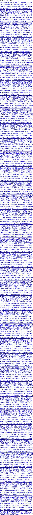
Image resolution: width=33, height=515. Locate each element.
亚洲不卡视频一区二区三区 (20, 130)
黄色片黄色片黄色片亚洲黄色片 (19, 224)
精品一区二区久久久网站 (17, 189)
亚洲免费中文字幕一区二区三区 (7, 254)
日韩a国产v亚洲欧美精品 (24, 67)
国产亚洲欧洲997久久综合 (26, 64)
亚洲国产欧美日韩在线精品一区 (4, 29)
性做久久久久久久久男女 (11, 26)
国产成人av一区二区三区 (7, 113)
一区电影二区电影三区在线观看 (15, 209)
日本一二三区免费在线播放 (25, 185)
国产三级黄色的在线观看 (26, 57)
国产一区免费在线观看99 (26, 43)
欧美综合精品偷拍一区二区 (12, 25)
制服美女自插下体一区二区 (28, 159)
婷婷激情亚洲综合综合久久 (20, 211)
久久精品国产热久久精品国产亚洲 (11, 198)
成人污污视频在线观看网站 (7, 73)
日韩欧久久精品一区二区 (16, 140)
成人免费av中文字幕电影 (8, 38)
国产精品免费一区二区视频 (28, 165)
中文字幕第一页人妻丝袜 (17, 206)
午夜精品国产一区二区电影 (15, 232)
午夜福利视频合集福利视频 (9, 126)
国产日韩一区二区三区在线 (27, 7)
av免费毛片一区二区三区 (8, 159)
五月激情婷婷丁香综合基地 (4, 173)
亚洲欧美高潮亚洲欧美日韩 (6, 228)
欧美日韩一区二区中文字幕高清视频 (26, 110)
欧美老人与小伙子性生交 (11, 204)
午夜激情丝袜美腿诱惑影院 (7, 272)
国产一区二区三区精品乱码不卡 (18, 110)
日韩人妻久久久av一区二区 (4, 197)
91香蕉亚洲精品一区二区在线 (11, 29)
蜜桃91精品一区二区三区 (24, 142)
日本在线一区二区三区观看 (26, 58)
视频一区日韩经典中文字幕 (25, 109)
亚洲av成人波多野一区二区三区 (3, 44)
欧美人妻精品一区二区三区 (8, 47)
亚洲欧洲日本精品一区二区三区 (20, 184)
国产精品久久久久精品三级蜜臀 (27, 199)
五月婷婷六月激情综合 (5, 26)
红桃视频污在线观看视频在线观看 (20, 93)
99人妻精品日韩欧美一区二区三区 (11, 44)
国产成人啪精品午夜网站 (20, 56)
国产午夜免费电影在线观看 (22, 101)
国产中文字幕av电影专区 (19, 156)
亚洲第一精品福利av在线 (29, 27)
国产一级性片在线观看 (20, 42)
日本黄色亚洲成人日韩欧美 (25, 187)
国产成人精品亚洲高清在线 (19, 75)
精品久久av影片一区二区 (17, 138)
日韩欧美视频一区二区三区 (18, 142)
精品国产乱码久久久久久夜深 (28, 52)
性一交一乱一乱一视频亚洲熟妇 (12, 169)
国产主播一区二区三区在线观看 (21, 166)
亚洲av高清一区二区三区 (14, 208)
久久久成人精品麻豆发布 (29, 71)
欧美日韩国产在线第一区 (9, 56)
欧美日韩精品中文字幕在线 (13, 221)
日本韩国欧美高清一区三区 (11, 189)
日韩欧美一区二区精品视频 (26, 221)
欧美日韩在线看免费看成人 (10, 143)
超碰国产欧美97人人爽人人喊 (20, 135)
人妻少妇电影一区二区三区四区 (22, 209)
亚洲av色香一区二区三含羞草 (7, 39)
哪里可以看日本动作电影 (8, 112)
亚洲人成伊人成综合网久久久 (27, 272)
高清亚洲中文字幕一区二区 (25, 6)
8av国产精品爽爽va (7, 142)
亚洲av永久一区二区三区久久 (16, 111)
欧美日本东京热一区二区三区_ (18, 173)
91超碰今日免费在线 (15, 133)
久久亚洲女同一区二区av (15, 10)
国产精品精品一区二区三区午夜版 (14, 210)
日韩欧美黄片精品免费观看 (18, 105)
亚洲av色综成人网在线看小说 (13, 259)
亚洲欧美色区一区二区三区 (12, 265)
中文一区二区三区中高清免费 (10, 225)
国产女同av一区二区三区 (7, 180)
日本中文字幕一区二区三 (17, 2)
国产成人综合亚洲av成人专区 (16, 120)
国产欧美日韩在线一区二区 (4, 239)
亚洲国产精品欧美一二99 (5, 69)
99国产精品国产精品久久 (23, 138)
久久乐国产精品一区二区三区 (27, 36)
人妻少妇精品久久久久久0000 (28, 10)
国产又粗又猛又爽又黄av (13, 90)
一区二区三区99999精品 (27, 96)
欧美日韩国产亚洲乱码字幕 (18, 198)
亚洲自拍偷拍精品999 (10, 111)
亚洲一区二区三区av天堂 (15, 52)
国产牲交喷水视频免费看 (8, 211)
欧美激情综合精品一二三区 (19, 154)
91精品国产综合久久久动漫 (14, 135)
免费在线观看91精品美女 (12, 88)
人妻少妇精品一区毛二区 (16, 139)
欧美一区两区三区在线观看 (11, 151)
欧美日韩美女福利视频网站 (22, 120)
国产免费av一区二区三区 (5, 189)
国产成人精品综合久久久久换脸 (24, 85)
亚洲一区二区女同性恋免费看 (12, 114)
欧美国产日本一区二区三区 (16, 165)
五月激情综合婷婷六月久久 (25, 227)
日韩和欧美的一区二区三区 (16, 153)
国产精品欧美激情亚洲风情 (27, 47)
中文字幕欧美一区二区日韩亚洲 (24, 191)
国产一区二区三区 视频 (17, 151)
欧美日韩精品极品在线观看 (27, 95)
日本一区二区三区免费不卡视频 (15, 37)
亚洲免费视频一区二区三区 (7, 97)
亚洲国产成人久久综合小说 (20, 49)
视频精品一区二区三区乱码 (20, 34)
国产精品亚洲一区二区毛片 (22, 161)
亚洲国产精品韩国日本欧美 (10, 144)
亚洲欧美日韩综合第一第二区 (15, 84)
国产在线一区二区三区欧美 (27, 80)
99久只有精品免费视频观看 (19, 180)
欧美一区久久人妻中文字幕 (14, 58)
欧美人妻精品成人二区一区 (16, 197)
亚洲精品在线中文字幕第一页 (17, 123)
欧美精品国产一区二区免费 (22, 4)
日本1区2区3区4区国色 (24, 173)
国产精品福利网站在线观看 (14, 270)
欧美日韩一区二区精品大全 (28, 148)
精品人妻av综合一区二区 (5, 151)
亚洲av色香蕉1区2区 (14, 212)
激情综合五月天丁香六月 (14, 43)
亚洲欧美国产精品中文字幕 (19, 264)
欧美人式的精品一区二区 (20, 259)
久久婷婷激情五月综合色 (14, 230)
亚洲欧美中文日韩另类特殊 (5, 86)
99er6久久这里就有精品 (21, 51)
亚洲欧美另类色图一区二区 (6, 185)
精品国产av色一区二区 (27, 157)
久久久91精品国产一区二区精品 (12, 251)
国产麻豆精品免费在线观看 (27, 39)
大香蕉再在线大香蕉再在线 (20, 43)
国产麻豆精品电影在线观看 (16, 183)
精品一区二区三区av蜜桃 (14, 211)
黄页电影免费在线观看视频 (13, 107)
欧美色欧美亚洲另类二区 (13, 200)
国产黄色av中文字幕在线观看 (18, 62)
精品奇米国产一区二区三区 (29, 108)
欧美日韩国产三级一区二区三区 (18, 98)
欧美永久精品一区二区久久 (10, 8)
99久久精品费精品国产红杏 (15, 254)
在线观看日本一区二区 (14, 56)
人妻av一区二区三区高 (6, 172)
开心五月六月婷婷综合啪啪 (7, 210)
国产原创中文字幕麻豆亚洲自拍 (22, 126)
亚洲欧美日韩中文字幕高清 (25, 25)
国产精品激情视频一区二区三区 (14, 214)
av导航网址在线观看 (23, 196)
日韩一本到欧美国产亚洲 (10, 258)
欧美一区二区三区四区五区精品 (14, 252)
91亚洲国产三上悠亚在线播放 (8, 208)
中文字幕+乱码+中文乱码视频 (13, 40)
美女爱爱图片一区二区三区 (20, 58)
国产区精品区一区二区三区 (29, 260)
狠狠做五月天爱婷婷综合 (16, 202)
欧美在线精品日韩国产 (26, 184)
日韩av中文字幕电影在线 (27, 22)
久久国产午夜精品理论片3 (14, 30)
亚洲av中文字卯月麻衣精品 (17, 143)
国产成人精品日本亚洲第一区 (9, 96)
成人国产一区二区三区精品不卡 (20, 244)
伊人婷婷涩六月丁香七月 (18, 228)
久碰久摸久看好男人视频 (26, 54)
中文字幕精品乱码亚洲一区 (13, 14)
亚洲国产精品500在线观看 (6, 92)
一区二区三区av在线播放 (14, 168)
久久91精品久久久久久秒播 (6, 114)
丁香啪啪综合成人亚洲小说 (16, 124)
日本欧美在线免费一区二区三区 (16, 257)
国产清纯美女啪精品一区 (24, 172)
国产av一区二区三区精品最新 (19, 44)
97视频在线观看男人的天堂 (24, 70)
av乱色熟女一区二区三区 (29, 2)
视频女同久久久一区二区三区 (28, 21)
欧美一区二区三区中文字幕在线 (23, 127)
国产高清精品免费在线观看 (21, 95)
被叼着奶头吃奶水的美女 (16, 194)
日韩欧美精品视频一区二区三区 (13, 94)
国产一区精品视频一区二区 (10, 140)
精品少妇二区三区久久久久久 (26, 154)
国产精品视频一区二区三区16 (4, 137)
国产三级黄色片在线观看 (27, 53)
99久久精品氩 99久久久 (7, 136)
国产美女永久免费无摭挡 (6, 196)
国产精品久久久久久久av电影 (24, 262)
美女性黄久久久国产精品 (12, 237)
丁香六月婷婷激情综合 (10, 194)
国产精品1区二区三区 (19, 168)
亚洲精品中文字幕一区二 (8, 9)
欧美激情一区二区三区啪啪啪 (17, 19)
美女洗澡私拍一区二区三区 (7, 42)
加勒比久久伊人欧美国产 (18, 172)
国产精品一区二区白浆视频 (15, 271)
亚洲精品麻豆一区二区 (10, 247)
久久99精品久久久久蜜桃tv (13, 242)
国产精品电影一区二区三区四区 (25, 62)
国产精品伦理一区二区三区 (17, 195)
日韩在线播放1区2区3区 (11, 131)
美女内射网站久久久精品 (17, 125)
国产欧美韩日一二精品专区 (24, 115)
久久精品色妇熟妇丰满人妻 (14, 47)
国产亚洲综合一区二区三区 (14, 136)
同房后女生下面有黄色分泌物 (4, 68)
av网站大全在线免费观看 (19, 185)
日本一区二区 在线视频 (17, 131)
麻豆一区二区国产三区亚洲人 (11, 167)
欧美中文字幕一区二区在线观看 (15, 260)
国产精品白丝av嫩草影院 (20, 97)
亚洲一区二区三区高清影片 (25, 256)
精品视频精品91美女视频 (13, 176)
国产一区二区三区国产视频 (20, 47)
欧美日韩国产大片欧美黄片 (3, 13)
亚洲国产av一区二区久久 (23, 258)
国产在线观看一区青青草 (7, 253)
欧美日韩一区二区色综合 (27, 229)
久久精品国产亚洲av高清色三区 (25, 45)
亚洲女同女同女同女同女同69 (26, 69)
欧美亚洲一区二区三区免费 (19, 90)
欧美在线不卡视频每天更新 (24, 82)
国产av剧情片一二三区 (4, 152)
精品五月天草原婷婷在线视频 (6, 170)
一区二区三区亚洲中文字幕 (18, 88)
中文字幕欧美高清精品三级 (13, 113)
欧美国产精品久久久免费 (11, 255)
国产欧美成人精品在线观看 (19, 241)
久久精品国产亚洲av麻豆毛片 (14, 42)
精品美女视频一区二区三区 (5, 98)
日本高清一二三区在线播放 (10, 239)
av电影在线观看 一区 (24, 107)
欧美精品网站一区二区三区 (21, 96)
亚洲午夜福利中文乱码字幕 (6, 265)
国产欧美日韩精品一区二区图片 (6, 243)
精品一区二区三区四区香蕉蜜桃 (13, 34)
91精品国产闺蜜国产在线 (14, 49)
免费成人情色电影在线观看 (8, 57)
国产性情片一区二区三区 (16, 12)
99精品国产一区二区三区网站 (27, 245)
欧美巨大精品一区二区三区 (8, 230)
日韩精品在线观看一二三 (28, 55)
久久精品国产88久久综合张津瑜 (8, 271)
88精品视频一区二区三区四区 (19, 14)
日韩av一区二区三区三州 (6, 178)
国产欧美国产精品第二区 (13, 64)
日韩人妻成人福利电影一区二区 (20, 23)
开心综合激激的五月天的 (7, 58)
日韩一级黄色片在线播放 (27, 135)
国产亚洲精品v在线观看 (26, 136)
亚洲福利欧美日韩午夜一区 (29, 146)
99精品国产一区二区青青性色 (10, 195)
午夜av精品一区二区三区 (21, 254)
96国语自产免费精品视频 (27, 252)
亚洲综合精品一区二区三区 (11, 193)
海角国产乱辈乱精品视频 (18, 196)
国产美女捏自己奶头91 (13, 39)
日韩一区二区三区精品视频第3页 (19, 114)
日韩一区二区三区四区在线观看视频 (25, 195)
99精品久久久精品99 (14, 24)
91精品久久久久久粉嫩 (6, 187)
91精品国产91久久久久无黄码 (21, 217)
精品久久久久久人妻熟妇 (28, 94)
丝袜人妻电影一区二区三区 (24, 123)
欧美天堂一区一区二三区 (10, 269)
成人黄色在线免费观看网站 (20, 66)
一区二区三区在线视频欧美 (12, 79)
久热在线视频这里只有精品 (7, 200)
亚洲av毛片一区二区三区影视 (3, 195)
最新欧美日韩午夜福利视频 (23, 108)
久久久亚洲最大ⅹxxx (11, 92)
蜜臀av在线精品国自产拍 (7, 87)
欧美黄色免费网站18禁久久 (18, 115)
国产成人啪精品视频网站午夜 (21, 65)
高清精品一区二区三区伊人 (22, 148)
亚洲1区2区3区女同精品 (10, 262)
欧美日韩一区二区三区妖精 (16, 13)
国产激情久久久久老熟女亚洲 (15, 112)
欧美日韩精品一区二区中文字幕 (11, 181)
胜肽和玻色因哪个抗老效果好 (25, 168)
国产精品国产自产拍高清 (7, 224)
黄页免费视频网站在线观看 (12, 105)
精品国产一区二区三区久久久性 (15, 21)
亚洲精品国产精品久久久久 (5, 70)
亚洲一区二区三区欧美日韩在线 (24, 178)
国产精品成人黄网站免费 (18, 100)
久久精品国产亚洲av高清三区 (10, 2)
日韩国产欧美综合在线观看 (13, 87)
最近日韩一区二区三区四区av (10, 125)
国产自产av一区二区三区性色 (24, 100)
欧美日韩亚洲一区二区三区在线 (8, 51)
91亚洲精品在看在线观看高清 (12, 6)
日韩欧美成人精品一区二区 (26, 66)
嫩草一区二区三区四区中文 (21, 7)
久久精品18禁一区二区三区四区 (6, 259)
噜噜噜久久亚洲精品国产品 (27, 40)
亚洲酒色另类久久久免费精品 (22, 260)
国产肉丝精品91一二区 (9, 183)
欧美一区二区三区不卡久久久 (18, 25)
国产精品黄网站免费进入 (22, 182)
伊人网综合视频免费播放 (13, 23)
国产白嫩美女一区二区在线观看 (3, 268)
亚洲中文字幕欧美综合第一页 (14, 55)
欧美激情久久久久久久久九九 (10, 266)
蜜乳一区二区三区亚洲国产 (19, 6)
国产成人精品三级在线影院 (9, 53)
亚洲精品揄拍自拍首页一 (13, 180)
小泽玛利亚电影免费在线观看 (3, 133)
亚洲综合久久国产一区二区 (26, 270)
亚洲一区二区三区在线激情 (7, 157)
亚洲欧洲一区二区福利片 (10, 202)
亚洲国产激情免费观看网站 (9, 166)
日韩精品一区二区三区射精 (26, 97)
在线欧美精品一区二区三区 (25, 116)
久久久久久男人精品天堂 (6, 25)
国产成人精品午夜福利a (21, 21)
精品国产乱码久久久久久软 (10, 12)
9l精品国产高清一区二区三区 (9, 103)
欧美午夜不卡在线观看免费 (16, 50)
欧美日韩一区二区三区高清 (9, 240)
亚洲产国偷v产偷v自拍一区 (4, 125)
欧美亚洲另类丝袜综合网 (23, 189)
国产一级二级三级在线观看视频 (12, 174)
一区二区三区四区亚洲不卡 (15, 9)
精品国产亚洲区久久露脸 (6, 141)
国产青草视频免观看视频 (13, 243)
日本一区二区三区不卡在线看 (28, 28)
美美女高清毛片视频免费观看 (24, 239)
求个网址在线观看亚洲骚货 (26, 24)
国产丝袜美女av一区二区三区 (24, 19)
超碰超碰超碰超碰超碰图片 (26, 56)
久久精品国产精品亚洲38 (27, 72)
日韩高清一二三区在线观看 (5, 244)
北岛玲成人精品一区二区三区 (9, 81)
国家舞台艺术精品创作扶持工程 (27, 49)
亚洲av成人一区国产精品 (12, 171)
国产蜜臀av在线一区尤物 (26, 211)
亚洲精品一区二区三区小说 (23, 129)
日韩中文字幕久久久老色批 (4, 71)
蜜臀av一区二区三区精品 (10, 127)
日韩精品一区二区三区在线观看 (5, 79)
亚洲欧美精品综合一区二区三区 (22, 27)
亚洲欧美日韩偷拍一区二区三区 (23, 139)
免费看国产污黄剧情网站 (7, 14)
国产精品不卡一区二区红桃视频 (11, 32)
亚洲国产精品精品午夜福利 (7, 216)
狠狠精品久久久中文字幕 (22, 165)
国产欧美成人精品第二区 (23, 2)
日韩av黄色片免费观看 (8, 217)
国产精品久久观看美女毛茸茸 (5, 167)
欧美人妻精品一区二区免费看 (23, 11)
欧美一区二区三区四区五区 (17, 266)
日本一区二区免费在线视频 (10, 191)
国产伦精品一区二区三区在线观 (16, 103)
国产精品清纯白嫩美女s (20, 133)
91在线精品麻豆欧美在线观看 (27, 23)
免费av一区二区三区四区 (5, 32)
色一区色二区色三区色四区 (14, 215)
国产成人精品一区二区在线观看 (11, 268)
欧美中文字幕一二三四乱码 (21, 28)
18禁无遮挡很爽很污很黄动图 (19, 179)
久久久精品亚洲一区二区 (13, 66)
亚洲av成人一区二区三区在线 (12, 109)
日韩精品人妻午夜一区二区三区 (8, 4)
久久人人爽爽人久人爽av (19, 107)
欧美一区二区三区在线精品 (28, 111)
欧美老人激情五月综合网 (6, 131)
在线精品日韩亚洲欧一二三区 (7, 168)
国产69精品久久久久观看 (21, 72)
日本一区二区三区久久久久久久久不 (5, 154)
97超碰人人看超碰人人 (17, 128)
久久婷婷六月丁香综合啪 (7, 64)
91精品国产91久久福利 (10, 234)
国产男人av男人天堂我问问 (18, 226)
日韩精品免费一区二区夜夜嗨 (7, 23)
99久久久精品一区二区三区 (12, 128)
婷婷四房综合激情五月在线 (25, 15)
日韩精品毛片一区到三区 (19, 45)
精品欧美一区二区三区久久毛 (15, 101)
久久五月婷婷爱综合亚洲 (24, 68)
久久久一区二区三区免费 (27, 73)
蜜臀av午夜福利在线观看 (15, 60)
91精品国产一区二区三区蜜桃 (8, 80)
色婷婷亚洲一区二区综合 (21, 38)
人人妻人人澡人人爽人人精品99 (6, 30)
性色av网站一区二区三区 (6, 6)
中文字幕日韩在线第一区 (5, 123)
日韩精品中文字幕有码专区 (23, 128)
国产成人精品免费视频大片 (21, 80)
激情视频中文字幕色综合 (23, 83)
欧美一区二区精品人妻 (19, 15)
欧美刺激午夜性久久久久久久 (10, 71)
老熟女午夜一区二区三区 (24, 98)
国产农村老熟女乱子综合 (19, 186)
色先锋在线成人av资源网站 (25, 213)
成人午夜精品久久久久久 (16, 234)
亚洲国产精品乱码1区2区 (4, 84)
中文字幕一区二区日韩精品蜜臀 (27, 254)
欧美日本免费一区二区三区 (15, 22)
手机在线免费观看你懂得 (27, 217)
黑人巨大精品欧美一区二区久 (21, 9)
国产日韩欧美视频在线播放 (21, 77)
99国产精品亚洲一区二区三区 (6, 107)
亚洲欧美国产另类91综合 (29, 8)
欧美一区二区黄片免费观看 (16, 81)
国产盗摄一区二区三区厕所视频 (8, 60)
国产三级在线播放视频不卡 (11, 108)
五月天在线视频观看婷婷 (11, 137)
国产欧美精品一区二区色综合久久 (21, 146)
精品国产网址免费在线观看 (29, 101)
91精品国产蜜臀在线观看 (7, 41)
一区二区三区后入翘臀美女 (6, 75)
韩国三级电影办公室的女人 (4, 83)
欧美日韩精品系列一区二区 (4, 202)
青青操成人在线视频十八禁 (12, 99)
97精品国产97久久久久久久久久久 (15, 201)
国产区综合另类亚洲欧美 (13, 224)
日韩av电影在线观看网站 (27, 60)
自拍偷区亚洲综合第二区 (13, 150)
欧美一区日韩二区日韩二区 (23, 266)
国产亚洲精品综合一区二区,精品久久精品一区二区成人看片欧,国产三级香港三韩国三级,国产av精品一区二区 (12, 1)
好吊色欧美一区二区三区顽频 (10, 256)
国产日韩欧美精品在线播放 (8, 21)
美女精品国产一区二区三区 (26, 41)
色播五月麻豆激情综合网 (6, 171)
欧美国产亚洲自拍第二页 (12, 178)
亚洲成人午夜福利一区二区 (15, 80)
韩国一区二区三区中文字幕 (19, 176)
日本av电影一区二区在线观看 (12, 15)
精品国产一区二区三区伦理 (21, 52)
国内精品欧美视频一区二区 (13, 122)
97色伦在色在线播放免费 (22, 50)
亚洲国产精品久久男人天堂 (25, 198)
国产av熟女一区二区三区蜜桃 (19, 221)
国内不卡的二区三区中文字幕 (6, 179)
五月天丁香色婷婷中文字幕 (18, 171)
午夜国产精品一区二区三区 (9, 118)
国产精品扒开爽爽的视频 (16, 26)
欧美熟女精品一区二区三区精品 (20, 157)
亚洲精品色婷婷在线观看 (24, 228)
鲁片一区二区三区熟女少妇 (19, 79)
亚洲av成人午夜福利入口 (25, 113)
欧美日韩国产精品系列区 (6, 156)
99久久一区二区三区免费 (28, 9)
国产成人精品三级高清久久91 (6, 221)
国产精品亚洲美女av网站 (22, 26)
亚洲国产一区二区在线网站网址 (26, 222)
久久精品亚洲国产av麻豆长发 (13, 157)
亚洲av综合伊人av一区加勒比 (5, 255)
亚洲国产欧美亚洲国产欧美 (24, 92)
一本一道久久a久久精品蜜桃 (20, 223)
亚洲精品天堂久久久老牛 (7, 176)
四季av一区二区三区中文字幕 (11, 206)
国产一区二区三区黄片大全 (8, 232)
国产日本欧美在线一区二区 (18, 68)
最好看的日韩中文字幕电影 (22, 183)
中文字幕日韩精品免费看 (16, 182)
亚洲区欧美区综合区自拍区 (7, 130)
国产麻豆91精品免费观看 (27, 30)
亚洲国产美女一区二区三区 (19, 24)
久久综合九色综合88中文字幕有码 (5, 184)
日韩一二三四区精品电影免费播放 (18, 256)
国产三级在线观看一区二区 (15, 38)
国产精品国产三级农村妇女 (25, 99)
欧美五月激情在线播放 (6, 15)
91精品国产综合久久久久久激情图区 (23, 201)
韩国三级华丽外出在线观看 (19, 265)
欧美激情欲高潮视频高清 (28, 152)
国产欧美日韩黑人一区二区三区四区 (10, 62)
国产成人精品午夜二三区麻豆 (23, 124)
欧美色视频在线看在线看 (26, 223)
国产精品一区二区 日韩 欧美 (26, 251)
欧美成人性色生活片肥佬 (28, 166)
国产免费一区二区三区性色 (26, 29)
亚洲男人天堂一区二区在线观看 (14, 272)
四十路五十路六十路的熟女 (7, 54)
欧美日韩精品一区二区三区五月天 (17, 262)
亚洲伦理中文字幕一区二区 (7, 150)
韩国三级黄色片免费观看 (9, 72)
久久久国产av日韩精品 (9, 84)
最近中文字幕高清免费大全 (26, 42)
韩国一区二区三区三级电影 (7, 55)
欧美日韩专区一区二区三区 (26, 90)
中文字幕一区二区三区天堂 (14, 273)
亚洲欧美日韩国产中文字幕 (5, 193)
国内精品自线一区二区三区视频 (6, 214)
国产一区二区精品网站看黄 (12, 116)
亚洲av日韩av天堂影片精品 (15, 57)
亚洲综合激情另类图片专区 (15, 245)
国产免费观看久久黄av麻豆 (16, 152)
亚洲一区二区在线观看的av (11, 115)
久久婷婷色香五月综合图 (10, 148)
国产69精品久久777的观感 (12, 236)
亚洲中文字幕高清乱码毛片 (12, 227)
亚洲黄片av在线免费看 (18, 17)
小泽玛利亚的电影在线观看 (28, 50)
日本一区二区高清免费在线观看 (6, 93)
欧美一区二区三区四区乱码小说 (21, 230)
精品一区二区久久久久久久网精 (20, 39)
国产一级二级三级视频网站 (17, 83)
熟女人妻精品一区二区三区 (8, 215)
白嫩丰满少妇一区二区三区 (12, 213)
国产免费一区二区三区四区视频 (21, 55)
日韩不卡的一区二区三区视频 (15, 51)
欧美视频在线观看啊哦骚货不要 (24, 163)
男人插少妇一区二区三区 (5, 226)
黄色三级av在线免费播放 (19, 109)
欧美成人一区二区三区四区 (15, 27)
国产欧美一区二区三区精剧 (7, 158)
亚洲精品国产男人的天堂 (24, 226)
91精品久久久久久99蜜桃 (8, 260)
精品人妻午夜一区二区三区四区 (5, 236)
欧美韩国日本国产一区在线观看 (11, 100)
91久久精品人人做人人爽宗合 (12, 69)
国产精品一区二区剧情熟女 (12, 45)
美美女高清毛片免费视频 (13, 130)
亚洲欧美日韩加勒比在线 (20, 118)
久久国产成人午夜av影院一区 (22, 84)
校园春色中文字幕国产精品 (9, 52)
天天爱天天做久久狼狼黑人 (15, 126)
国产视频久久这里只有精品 (9, 77)
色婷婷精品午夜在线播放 (23, 143)
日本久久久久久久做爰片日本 (17, 239)
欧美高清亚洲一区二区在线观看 (25, 171)
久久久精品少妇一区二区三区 (24, 103)
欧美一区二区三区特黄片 (15, 96)
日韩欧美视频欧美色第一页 (12, 156)
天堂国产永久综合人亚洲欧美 (14, 95)
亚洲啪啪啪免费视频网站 (22, 12)
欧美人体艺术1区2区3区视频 (10, 83)
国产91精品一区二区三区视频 (11, 264)
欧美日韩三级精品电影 (20, 253)
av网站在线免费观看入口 (5, 181)
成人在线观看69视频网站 (12, 138)
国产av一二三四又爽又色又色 (13, 185)
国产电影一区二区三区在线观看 (19, 251)
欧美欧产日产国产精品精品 (22, 202)
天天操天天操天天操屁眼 (8, 241)
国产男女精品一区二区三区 (5, 182)
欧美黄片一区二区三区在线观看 (19, 141)
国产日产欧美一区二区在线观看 (19, 29)
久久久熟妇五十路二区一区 (19, 116)
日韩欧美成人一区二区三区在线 (7, 49)
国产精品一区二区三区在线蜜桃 (14, 7)
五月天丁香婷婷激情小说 (15, 148)
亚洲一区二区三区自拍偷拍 (14, 41)
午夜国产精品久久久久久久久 (22, 153)
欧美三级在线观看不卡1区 (6, 36)
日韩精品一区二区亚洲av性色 (18, 193)
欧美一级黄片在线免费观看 (7, 7)
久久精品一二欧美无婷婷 (29, 234)
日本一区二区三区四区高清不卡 (20, 30)
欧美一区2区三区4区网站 (18, 32)
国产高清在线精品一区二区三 (21, 10)
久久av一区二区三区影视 (26, 130)
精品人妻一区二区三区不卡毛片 (3, 206)
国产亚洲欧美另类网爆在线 (17, 70)
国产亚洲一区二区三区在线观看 (17, 137)
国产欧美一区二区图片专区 (17, 85)
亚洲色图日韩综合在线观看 (21, 112)
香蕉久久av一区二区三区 (26, 150)
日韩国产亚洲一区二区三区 (5, 128)
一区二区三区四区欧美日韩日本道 (29, 12)
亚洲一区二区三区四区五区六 (24, 268)
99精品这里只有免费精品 (24, 86)
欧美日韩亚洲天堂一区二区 (7, 94)
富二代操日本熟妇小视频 (14, 229)
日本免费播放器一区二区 (5, 115)
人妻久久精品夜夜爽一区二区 (22, 234)
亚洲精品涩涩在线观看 (20, 215)
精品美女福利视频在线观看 (10, 124)
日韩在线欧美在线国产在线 (29, 232)
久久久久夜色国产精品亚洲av (26, 44)
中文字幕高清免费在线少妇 (18, 181)
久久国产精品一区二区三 (22, 269)
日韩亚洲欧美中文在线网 (3, 165)
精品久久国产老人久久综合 (18, 249)
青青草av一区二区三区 (3, 101)
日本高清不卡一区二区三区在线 (26, 141)
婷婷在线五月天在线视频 (11, 82)
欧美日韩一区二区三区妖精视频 (19, 150)
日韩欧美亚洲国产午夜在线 (15, 28)
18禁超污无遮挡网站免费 (4, 266)
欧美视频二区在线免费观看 (12, 17)
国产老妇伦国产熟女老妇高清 (18, 67)
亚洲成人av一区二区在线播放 (8, 245)
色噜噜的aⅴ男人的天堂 (7, 95)
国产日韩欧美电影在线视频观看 (23, 257)
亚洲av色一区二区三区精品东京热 (7, 43)
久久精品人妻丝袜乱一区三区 (12, 187)
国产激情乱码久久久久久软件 (10, 19)
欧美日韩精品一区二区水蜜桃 (26, 118)
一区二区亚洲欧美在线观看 (24, 249)
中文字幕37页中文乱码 (5, 204)
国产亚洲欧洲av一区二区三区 (25, 169)
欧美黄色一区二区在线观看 (12, 196)
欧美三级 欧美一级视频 (4, 194)
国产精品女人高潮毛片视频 (8, 22)
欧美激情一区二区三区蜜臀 (13, 216)
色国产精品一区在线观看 (8, 219)
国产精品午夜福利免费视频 (14, 219)
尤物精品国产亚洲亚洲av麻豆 (9, 165)
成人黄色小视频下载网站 (11, 123)
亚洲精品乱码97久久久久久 (25, 156)
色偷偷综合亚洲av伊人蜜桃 (5, 169)
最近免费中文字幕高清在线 (28, 208)
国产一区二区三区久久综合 (25, 88)
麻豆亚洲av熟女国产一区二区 (9, 257)
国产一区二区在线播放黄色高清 (6, 34)
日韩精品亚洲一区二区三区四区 (24, 32)
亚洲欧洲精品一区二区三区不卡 (21, 94)
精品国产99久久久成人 (7, 66)
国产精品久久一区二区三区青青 (28, 210)
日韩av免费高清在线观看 (6, 155)
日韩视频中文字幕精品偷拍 (15, 53)
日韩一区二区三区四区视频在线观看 (12, 244)
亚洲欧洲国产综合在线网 (20, 54)
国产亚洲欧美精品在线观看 (9, 153)
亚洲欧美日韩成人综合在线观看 (19, 199)
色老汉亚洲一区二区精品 (27, 38)
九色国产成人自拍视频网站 (26, 14)
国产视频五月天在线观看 (19, 242)
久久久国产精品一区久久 (12, 110)
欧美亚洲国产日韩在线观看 (9, 27)
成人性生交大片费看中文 (13, 93)
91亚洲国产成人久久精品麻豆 (25, 242)
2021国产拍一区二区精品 (28, 144)
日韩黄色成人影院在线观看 (14, 97)
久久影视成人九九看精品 (28, 158)
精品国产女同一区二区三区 (25, 264)
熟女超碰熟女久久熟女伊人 (16, 4)
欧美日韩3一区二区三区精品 (13, 73)
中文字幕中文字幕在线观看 (7, 252)
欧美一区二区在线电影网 (4, 148)
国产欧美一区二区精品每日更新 (19, 243)
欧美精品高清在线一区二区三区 (25, 75)
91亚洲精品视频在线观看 (8, 161)
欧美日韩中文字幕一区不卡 (24, 255)
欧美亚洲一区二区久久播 (19, 222)
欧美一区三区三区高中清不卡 (23, 151)
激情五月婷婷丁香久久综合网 (28, 51)
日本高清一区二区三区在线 (7, 275)
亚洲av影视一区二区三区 (16, 127)
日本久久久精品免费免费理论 (23, 206)
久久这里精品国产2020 (4, 249)
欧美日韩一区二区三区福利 (29, 153)
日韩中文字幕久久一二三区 (6, 45)
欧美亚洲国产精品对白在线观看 (19, 69)
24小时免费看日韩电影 (12, 142)
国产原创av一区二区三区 (24, 236)
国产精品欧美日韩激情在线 (28, 194)
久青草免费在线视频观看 (4, 144)
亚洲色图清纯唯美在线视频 (8, 37)
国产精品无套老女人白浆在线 (9, 238)
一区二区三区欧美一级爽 (17, 71)
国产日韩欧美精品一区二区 (26, 87)
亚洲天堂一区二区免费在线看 (27, 114)
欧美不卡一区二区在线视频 (9, 28)
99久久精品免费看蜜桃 (21, 271)
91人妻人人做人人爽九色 (21, 57)
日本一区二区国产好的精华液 (22, 238)
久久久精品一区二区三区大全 (7, 65)
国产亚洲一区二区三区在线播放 (21, 232)
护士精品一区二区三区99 (12, 67)
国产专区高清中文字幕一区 (8, 229)
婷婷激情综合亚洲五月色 (23, 131)
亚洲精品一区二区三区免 (24, 193)
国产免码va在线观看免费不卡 (20, 36)
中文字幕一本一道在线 (7, 146)
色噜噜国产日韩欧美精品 (23, 125)
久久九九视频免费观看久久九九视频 (5, 122)
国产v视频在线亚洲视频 (3, 126)
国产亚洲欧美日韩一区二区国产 (16, 191)
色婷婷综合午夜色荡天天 (29, 247)
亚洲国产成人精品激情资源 (28, 77)
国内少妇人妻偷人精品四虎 (23, 204)
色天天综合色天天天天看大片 (9, 50)
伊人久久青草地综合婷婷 (9, 120)
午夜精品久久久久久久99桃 (10, 13)
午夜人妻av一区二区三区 (28, 13)
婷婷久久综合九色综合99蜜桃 (3, 2)
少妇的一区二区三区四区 (13, 179)
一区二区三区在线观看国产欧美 (13, 146)
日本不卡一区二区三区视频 (13, 154)
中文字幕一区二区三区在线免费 (13, 54)
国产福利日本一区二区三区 (18, 236)
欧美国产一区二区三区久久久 (5, 174)
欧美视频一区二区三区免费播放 (14, 65)
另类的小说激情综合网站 (22, 37)
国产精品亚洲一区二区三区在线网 (21, 158)
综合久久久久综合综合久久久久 (9, 11)
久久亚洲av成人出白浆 (27, 37)
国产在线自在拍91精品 (22, 144)
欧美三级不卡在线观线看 (25, 180)
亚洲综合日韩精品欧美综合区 (16, 11)
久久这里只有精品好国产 (10, 133)
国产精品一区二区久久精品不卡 (12, 184)
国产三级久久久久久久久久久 (20, 136)
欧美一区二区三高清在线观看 (7, 135)
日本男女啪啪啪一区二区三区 (27, 240)
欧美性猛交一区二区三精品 (23, 197)
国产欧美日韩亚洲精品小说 (4, 127)
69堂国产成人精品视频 (13, 241)
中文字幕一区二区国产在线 (17, 255)
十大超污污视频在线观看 (25, 181)
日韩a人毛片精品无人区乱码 (12, 75)
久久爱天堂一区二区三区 (15, 238)
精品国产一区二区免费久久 (12, 170)
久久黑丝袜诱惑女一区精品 (28, 161)
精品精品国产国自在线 (19, 174)
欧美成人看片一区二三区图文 (25, 174)
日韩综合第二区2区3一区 (18, 178)
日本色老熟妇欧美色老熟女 (28, 65)
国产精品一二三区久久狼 (14, 159)
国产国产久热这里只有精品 (19, 99)
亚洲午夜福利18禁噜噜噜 (17, 163)
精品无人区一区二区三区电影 (4, 129)
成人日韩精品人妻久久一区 (19, 87)
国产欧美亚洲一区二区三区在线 (25, 79)
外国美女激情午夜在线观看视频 (10, 139)
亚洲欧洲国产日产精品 (4, 8)
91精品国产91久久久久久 (15, 166)
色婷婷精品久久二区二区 (9, 10)
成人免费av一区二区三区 (6, 67)
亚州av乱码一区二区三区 (16, 269)
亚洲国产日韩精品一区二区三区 (19, 170)
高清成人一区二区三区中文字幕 (25, 186)
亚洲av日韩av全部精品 (17, 108)
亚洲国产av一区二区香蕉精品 (22, 8)
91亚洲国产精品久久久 (16, 8)
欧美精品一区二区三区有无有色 (27, 93)
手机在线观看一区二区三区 (6, 116)
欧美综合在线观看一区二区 (4, 267)
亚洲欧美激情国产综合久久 (8, 24)
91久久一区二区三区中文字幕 (25, 105)
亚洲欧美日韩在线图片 (10, 182)
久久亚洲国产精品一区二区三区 (20, 212)
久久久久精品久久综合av (18, 155)
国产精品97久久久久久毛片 (29, 26)
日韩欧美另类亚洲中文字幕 (5, 234)
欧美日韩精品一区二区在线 (21, 22)
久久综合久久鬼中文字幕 (11, 98)
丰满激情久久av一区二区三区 (20, 40)
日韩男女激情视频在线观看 (7, 90)
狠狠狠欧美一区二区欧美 (20, 41)
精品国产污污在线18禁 (21, 53)
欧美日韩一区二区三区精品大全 (26, 259)
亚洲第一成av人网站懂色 (17, 204)
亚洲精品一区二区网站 (7, 223)
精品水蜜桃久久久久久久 (8, 270)
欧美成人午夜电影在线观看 (6, 110)
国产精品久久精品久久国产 (15, 72)
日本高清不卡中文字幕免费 (18, 213)
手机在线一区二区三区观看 (27, 34)
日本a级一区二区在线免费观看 (20, 159)
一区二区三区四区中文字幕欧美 (27, 133)
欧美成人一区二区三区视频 (21, 267)
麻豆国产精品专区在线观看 (28, 269)
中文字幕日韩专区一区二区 (21, 210)
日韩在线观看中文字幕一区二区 (13, 36)
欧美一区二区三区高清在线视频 (20, 73)
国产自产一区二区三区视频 (8, 222)
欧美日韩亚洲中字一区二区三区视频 (27, 224)
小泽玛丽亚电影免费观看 (22, 13)
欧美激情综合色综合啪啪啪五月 (7, 201)
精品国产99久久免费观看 (25, 122)
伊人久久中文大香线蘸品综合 (11, 226)
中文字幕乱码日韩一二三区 (12, 199)
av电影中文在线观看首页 (21, 214)
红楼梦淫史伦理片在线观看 (5, 163)
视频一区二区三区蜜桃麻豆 (21, 229)
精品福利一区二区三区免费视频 (4, 82)
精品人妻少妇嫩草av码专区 (14, 158)
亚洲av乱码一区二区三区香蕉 (3, 183)
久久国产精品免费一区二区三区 (11, 173)
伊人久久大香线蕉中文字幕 (18, 227)
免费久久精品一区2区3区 (6, 17)
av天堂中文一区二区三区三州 (6, 40)
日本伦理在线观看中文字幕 (22, 194)
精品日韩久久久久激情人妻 (13, 223)
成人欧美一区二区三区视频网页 (5, 237)
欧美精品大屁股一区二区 (9, 212)
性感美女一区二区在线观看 (19, 187)
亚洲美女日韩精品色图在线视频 (5, 109)
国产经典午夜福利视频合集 (26, 200)
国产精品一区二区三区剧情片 (25, 155)
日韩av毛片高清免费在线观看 (28, 4)
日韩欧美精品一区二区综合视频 (22, 81)
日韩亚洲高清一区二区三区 (12, 155)
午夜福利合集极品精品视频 (5, 108)
